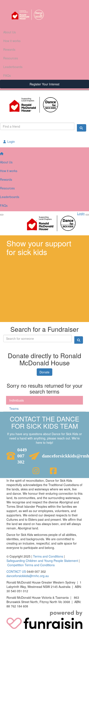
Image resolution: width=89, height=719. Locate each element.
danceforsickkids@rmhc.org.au (27, 576)
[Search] (81, 128)
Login (10, 141)
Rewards (9, 49)
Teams (14, 408)
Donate (44, 372)
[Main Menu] (1, 214)
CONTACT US (16, 571)
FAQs (7, 75)
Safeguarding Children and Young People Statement (42, 560)
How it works (12, 41)
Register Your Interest (44, 84)
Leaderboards (12, 67)
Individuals (16, 400)
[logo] (44, 15)
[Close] (87, 214)
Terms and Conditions (48, 556)
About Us (9, 32)
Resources (10, 58)
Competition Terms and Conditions (31, 565)
